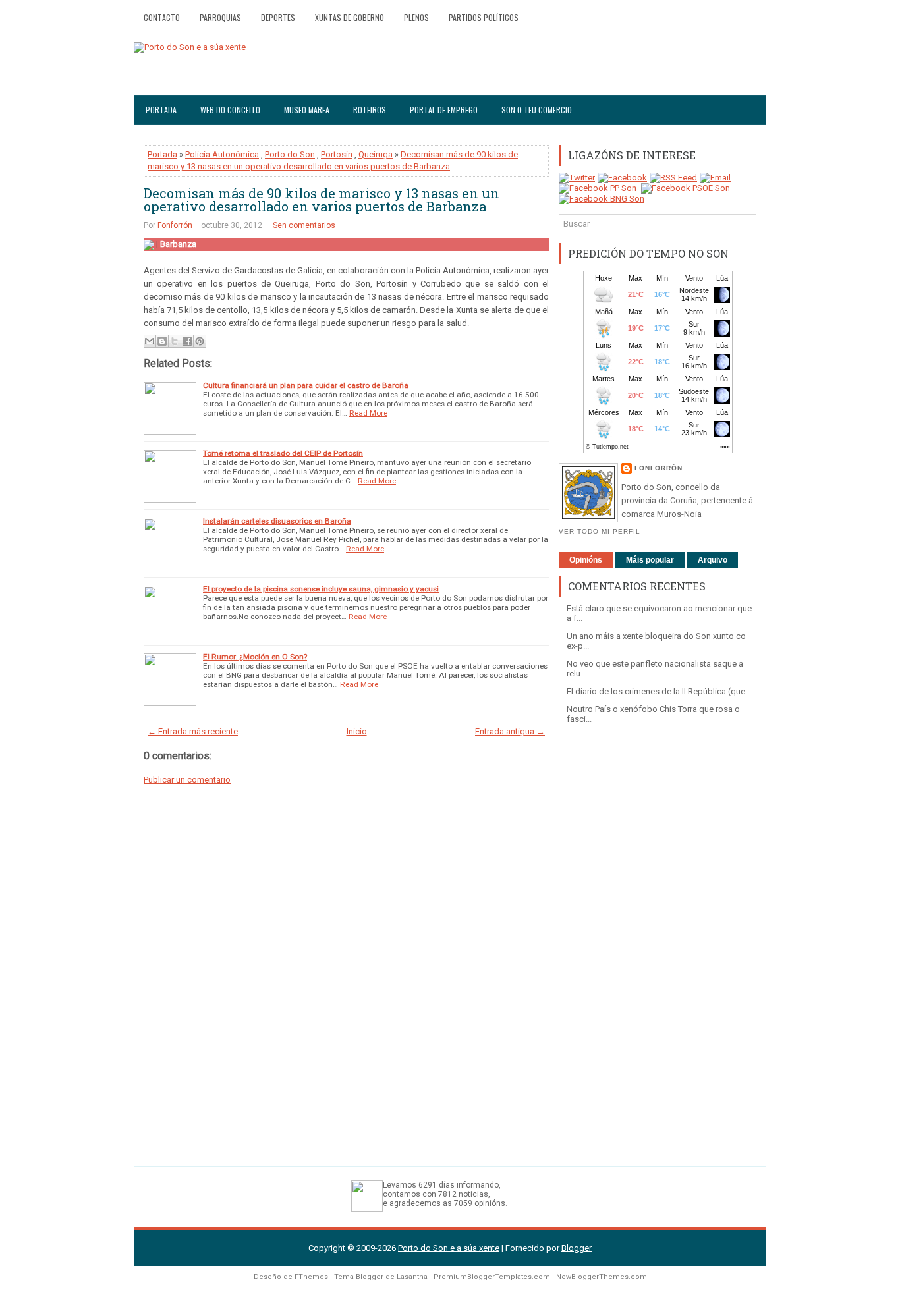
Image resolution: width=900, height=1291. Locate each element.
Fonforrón (174, 225)
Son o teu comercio (536, 109)
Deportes (278, 17)
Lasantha (412, 1277)
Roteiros (369, 109)
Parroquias (220, 17)
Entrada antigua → (510, 731)
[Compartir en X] (174, 341)
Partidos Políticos (484, 17)
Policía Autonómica (222, 154)
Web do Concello (230, 109)
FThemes (311, 1277)
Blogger (576, 1248)
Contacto (162, 17)
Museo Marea (306, 109)
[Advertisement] (657, 938)
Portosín (336, 154)
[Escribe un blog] (162, 341)
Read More (368, 413)
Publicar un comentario (187, 779)
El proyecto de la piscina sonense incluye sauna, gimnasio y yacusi (321, 588)
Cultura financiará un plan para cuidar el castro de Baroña (305, 385)
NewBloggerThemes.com (601, 1277)
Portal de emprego (444, 109)
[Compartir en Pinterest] (199, 341)
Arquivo (712, 559)
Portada (161, 109)
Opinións (585, 559)
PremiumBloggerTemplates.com (492, 1277)
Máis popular (650, 559)
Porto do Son (290, 154)
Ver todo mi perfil (599, 531)
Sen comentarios (304, 225)
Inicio (357, 731)
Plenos (416, 17)
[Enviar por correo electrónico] (149, 341)
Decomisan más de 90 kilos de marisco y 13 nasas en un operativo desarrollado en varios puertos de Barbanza (321, 199)
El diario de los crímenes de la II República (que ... (660, 691)
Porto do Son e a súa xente (448, 1248)
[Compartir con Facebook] (187, 341)
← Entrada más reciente (193, 731)
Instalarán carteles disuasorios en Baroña (277, 521)
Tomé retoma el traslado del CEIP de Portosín (283, 453)
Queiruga (375, 154)
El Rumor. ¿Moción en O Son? (255, 656)
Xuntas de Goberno (349, 17)
